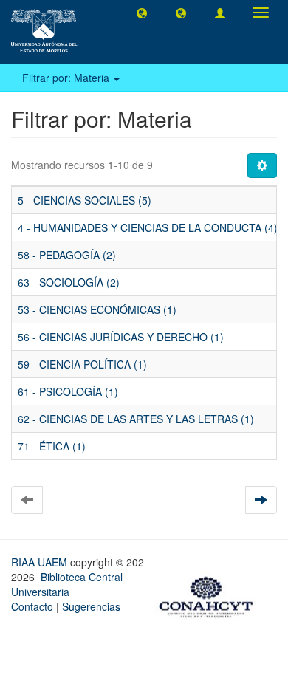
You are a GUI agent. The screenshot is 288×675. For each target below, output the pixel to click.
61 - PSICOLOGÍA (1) (68, 391)
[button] (141, 12)
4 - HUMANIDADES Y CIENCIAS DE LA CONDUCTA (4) (148, 227)
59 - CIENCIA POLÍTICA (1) (82, 364)
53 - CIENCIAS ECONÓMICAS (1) (97, 309)
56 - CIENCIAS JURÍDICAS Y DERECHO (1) (121, 336)
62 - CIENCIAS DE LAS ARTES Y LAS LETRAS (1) (136, 418)
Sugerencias (91, 606)
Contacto (32, 606)
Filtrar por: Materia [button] (67, 77)
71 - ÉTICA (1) (52, 446)
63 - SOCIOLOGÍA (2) (69, 282)
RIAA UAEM (40, 562)
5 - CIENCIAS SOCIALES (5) (84, 200)
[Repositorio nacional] (210, 594)
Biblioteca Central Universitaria (67, 584)
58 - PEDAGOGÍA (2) (67, 254)
